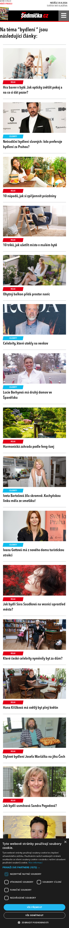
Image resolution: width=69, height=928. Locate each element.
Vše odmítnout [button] (34, 915)
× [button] (65, 842)
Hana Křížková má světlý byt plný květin (30, 708)
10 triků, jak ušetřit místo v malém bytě (30, 245)
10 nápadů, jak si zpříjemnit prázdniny (29, 196)
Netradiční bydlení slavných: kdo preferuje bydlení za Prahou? (32, 144)
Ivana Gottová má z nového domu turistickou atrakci (33, 552)
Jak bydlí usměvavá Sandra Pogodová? (30, 806)
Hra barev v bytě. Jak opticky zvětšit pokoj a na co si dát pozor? (32, 90)
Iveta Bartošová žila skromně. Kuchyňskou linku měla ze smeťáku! (32, 498)
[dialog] (34, 883)
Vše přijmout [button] (34, 907)
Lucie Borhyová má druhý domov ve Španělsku (27, 395)
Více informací (35, 862)
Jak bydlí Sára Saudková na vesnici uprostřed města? (34, 607)
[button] (34, 867)
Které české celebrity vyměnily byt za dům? (32, 658)
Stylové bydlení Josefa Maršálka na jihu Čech (34, 757)
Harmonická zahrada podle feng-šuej (28, 447)
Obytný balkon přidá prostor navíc (26, 294)
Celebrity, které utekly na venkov (25, 343)
